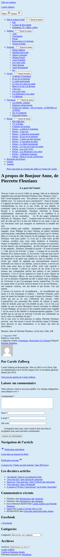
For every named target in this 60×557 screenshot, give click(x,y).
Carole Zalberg (7, 7)
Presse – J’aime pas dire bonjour (26, 139)
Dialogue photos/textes (22, 105)
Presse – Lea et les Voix (22, 149)
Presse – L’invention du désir (25, 141)
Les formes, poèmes (21, 102)
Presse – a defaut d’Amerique (25, 129)
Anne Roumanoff (20, 67)
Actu (14, 33)
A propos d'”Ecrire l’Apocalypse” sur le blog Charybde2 (32, 487)
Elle (14, 22)
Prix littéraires (18, 121)
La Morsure (17, 96)
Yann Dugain (18, 65)
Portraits (10, 47)
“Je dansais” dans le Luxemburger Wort (24, 477)
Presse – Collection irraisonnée (25, 134)
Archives (5, 547)
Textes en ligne (19, 44)
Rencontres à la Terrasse (23, 41)
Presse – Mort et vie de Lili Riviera (27, 156)
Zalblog (10, 31)
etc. (13, 70)
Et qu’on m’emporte (21, 79)
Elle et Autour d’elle (15, 19)
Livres (9, 73)
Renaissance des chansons (31, 498)
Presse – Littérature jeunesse (24, 154)
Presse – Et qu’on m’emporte (25, 136)
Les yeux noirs (18, 62)
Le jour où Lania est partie (23, 84)
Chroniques (17, 36)
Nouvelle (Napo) (19, 115)
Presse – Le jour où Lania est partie (27, 146)
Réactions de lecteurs (16, 159)
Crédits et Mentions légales (13, 552)
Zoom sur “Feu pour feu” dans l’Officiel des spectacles (31, 482)
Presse (15, 38)
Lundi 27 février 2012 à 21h (29, 509)
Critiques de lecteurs (21, 126)
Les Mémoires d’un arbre (23, 94)
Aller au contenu (8, 2)
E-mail (5, 418)
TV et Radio (17, 124)
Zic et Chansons (19, 113)
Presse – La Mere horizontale (25, 144)
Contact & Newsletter (21, 25)
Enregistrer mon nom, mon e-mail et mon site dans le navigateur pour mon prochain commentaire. (26, 429)
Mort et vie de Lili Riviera (23, 86)
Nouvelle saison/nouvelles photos (38, 511)
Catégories (5, 535)
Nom (4, 413)
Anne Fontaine (18, 60)
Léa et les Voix (18, 91)
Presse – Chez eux (20, 131)
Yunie (9, 509)
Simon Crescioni (19, 55)
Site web (5, 423)
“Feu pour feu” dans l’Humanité (21, 484)
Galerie (10, 161)
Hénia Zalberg (18, 50)
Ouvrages (11, 100)
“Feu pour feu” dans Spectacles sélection (25, 479)
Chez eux (16, 89)
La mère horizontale (21, 81)
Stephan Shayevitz (20, 52)
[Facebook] (6, 523)
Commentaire (8, 396)
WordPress (26, 554)
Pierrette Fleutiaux (9, 343)
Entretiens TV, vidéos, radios (25, 27)
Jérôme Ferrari (18, 57)
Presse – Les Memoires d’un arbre (27, 151)
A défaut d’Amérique (21, 76)
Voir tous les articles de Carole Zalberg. (18, 377)
